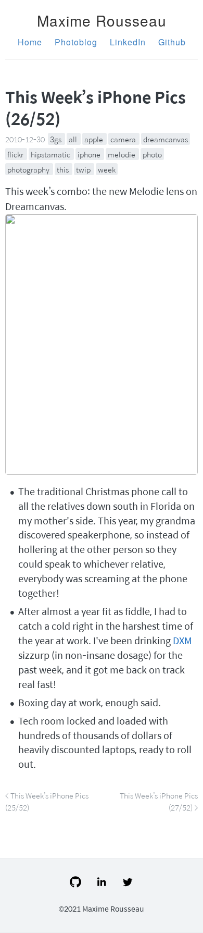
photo (152, 154)
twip (84, 169)
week (107, 169)
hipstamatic (51, 154)
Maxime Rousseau (102, 20)
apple (94, 139)
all (74, 139)
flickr (16, 154)
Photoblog (76, 42)
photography (29, 169)
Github (172, 42)
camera (123, 139)
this (63, 169)
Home (30, 42)
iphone (90, 154)
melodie (122, 154)
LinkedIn (128, 42)
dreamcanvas (165, 139)
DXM (182, 640)
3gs (56, 139)
